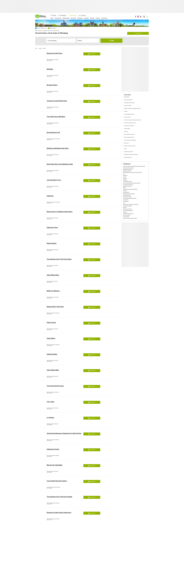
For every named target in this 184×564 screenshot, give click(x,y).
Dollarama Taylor (52, 227)
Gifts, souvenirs (127, 117)
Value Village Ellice (53, 370)
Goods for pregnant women (130, 122)
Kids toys (126, 131)
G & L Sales (50, 402)
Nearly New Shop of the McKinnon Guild (60, 164)
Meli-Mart (50, 69)
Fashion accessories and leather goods (132, 108)
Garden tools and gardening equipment (130, 204)
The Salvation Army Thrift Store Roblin (59, 497)
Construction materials (127, 205)
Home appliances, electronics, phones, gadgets (132, 172)
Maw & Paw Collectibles (54, 465)
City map (98, 18)
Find (112, 40)
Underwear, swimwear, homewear (131, 154)
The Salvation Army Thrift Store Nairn (59, 259)
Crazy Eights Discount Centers (57, 481)
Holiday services (126, 192)
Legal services (126, 201)
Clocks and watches (128, 99)
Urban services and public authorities (130, 189)
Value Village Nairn (53, 275)
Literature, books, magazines (130, 140)
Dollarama (50, 196)
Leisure (83, 15)
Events (52, 18)
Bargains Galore (52, 85)
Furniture (125, 178)
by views (44, 48)
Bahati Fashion (51, 243)
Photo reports (58, 18)
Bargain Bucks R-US (53, 132)
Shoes (125, 148)
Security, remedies (126, 215)
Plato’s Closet (51, 322)
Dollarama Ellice (52, 354)
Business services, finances (128, 167)
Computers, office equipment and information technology (134, 166)
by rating (40, 48)
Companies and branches (128, 184)
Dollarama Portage (53, 449)
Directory (73, 15)
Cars (124, 173)
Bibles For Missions (53, 291)
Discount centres (127, 105)
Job (124, 202)
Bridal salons (126, 96)
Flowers (125, 111)
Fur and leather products (129, 114)
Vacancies (86, 18)
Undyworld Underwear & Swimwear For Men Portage (64, 433)
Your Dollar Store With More (56, 116)
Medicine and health (127, 170)
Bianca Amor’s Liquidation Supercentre (59, 211)
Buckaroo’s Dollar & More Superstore (59, 512)
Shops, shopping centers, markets (129, 198)
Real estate (80, 18)
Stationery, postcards (128, 151)
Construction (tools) (127, 195)
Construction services (127, 186)
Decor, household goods (128, 210)
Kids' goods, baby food (129, 137)
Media (124, 187)
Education (125, 190)
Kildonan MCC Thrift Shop (55, 307)
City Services (104, 18)
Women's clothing (127, 157)
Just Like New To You (54, 180)
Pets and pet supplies (127, 196)
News (54, 15)
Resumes (92, 18)
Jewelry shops (127, 128)
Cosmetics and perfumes (129, 102)
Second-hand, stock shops (129, 145)
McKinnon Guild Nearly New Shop (57, 148)
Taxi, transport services (127, 181)
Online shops (125, 199)
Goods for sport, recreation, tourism (130, 218)
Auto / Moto (73, 18)
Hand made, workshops (129, 125)
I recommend (92, 53)
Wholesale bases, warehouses (129, 193)
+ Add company (138, 33)
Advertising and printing (127, 169)
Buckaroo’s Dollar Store (54, 53)
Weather (63, 15)
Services (124, 207)
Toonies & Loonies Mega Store (57, 101)
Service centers (126, 216)
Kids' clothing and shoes (129, 134)
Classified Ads (66, 18)
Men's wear (126, 143)
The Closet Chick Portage (55, 386)
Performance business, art (128, 213)
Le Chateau (50, 417)
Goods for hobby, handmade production (132, 120)
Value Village (51, 338)
